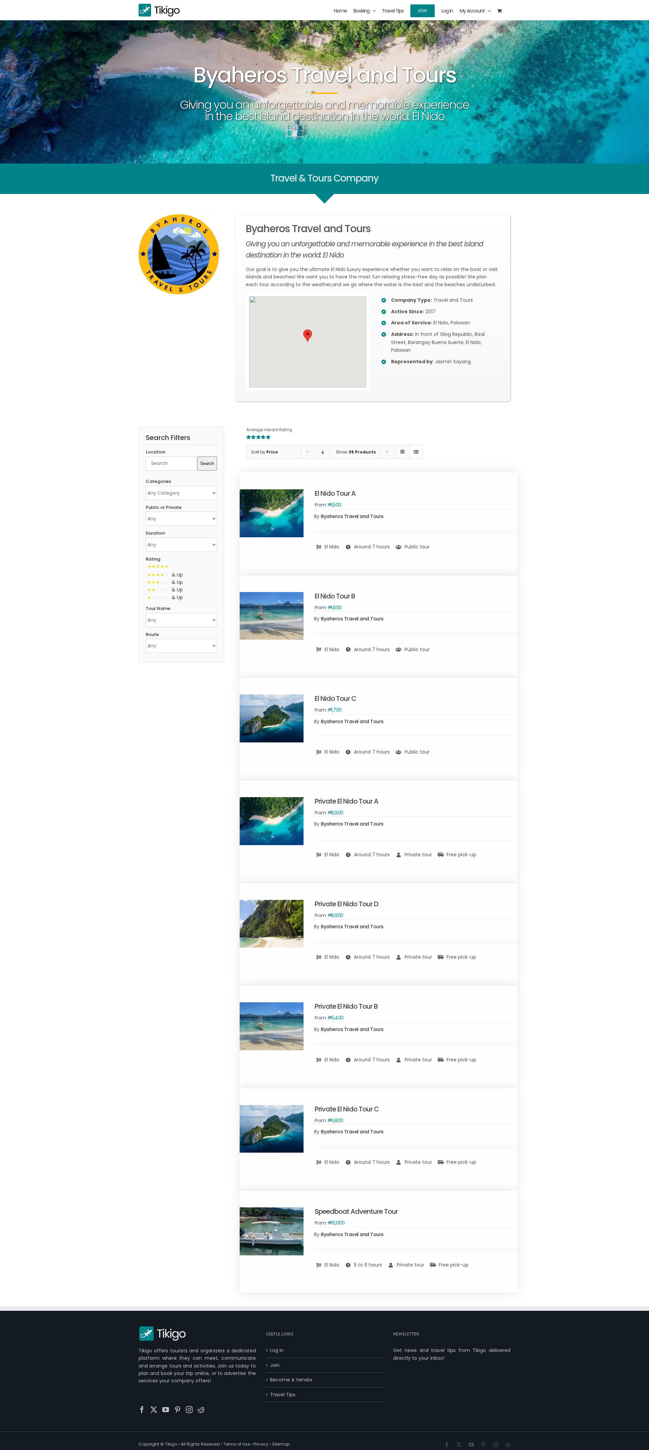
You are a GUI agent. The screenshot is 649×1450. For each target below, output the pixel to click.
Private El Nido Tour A (346, 801)
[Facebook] (142, 1409)
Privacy (261, 1444)
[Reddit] (201, 1409)
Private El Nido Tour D (346, 904)
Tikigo (171, 1444)
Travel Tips (282, 1394)
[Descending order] (322, 452)
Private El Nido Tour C (347, 1109)
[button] (307, 335)
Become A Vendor (291, 1379)
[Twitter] (153, 1409)
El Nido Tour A (335, 493)
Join (275, 1365)
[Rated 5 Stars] (159, 567)
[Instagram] (189, 1409)
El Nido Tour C (335, 698)
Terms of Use (236, 1444)
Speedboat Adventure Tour (356, 1211)
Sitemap (281, 1444)
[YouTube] (165, 1409)
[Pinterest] (177, 1409)
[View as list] (416, 452)
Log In (277, 1350)
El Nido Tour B (335, 596)
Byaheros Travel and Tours (352, 516)
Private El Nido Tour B (346, 1006)
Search (207, 463)
